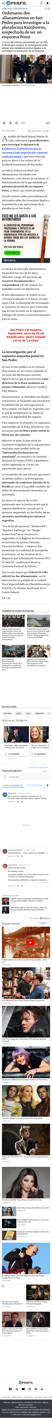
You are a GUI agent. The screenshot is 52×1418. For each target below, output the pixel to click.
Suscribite (12, 253)
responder (11, 801)
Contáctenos (28, 1397)
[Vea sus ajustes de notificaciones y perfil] (47, 3)
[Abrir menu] (4, 3)
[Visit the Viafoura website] (45, 918)
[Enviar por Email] (23, 123)
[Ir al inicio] (16, 3)
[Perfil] (26, 1383)
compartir (35, 801)
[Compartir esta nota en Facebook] (4, 123)
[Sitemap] (42, 1389)
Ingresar (41, 3)
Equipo (45, 1397)
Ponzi (28, 713)
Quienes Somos (17, 1397)
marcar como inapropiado (44, 803)
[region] (26, 843)
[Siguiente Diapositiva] (48, 740)
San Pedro (7, 713)
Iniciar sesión (33, 767)
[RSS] (36, 1389)
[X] (16, 1389)
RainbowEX (39, 713)
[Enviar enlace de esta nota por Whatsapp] (17, 123)
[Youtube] (23, 1389)
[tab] (13, 785)
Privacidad (38, 1397)
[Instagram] (30, 1389)
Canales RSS (6, 1397)
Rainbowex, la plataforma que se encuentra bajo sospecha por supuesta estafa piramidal (24, 152)
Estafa (18, 713)
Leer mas (45, 882)
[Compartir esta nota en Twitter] (10, 123)
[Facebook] (10, 1389)
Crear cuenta (43, 767)
